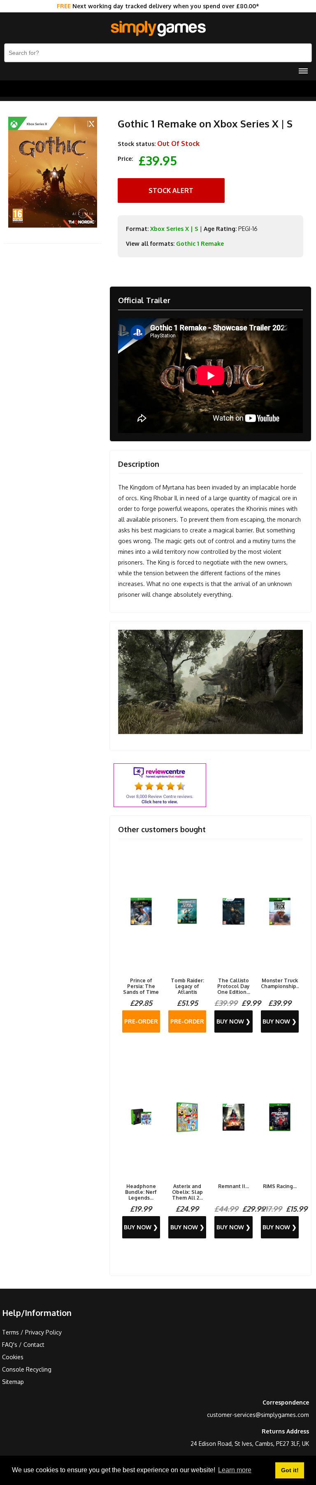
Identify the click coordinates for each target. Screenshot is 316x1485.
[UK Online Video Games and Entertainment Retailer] (158, 29)
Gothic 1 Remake (200, 243)
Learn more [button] (234, 1469)
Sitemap (13, 1381)
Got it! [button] (290, 1470)
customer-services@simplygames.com (258, 1414)
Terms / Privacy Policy (32, 1332)
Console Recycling (26, 1369)
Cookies (12, 1356)
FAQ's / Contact (23, 1344)
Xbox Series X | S (174, 228)
